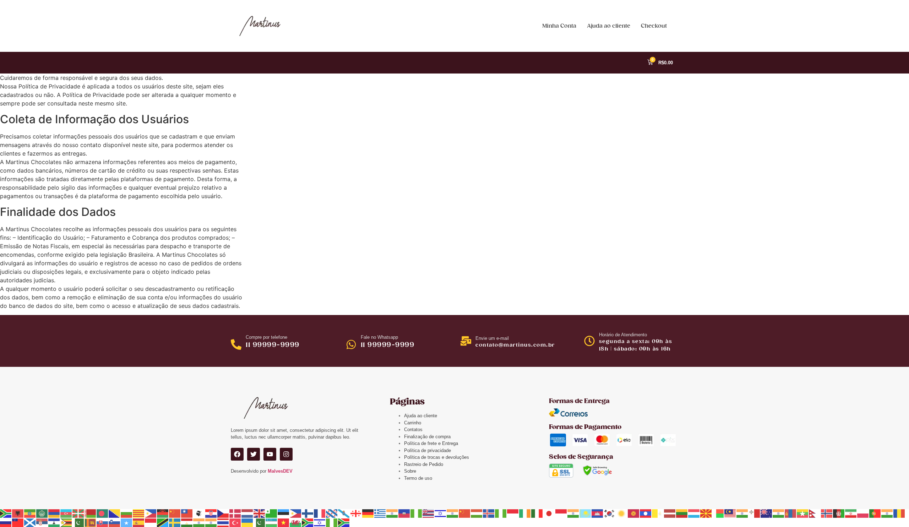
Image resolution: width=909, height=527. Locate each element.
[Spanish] (139, 522)
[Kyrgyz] (634, 513)
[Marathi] (779, 513)
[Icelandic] (489, 513)
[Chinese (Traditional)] (187, 513)
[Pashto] (839, 513)
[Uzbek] (272, 522)
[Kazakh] (585, 513)
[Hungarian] (477, 513)
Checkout (654, 26)
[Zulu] (344, 522)
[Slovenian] (115, 522)
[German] (368, 513)
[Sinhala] (91, 522)
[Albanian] (18, 513)
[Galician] (344, 513)
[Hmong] (465, 513)
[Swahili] (163, 522)
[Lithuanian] (682, 513)
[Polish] (863, 513)
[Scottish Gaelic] (30, 522)
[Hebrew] (441, 513)
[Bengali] (103, 513)
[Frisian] (332, 513)
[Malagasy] (718, 513)
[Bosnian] (115, 513)
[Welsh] (296, 522)
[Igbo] (501, 513)
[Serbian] (42, 522)
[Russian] (6, 522)
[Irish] (525, 513)
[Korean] (610, 513)
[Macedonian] (706, 513)
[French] (320, 513)
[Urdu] (260, 522)
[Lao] (646, 513)
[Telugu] (211, 522)
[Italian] (537, 513)
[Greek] (380, 513)
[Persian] (851, 513)
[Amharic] (30, 513)
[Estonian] (284, 513)
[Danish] (235, 513)
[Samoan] (18, 522)
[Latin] (658, 513)
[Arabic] (42, 513)
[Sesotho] (54, 522)
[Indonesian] (513, 513)
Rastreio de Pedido (423, 464)
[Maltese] (755, 513)
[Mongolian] (791, 513)
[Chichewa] (163, 513)
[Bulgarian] (127, 513)
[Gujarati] (392, 513)
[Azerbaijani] (66, 513)
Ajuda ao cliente (608, 26)
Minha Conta (559, 26)
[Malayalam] (742, 513)
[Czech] (223, 513)
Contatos (413, 429)
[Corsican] (199, 513)
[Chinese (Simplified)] (175, 513)
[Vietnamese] (284, 522)
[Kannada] (573, 513)
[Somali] (127, 522)
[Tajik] (187, 522)
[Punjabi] (887, 513)
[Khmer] (598, 513)
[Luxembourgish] (694, 513)
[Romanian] (899, 513)
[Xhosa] (308, 522)
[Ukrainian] (247, 522)
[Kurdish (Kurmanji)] (622, 513)
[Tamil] (199, 522)
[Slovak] (103, 522)
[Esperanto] (272, 513)
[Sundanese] (151, 522)
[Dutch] (247, 513)
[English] (260, 513)
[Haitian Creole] (404, 513)
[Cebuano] (151, 513)
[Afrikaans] (6, 513)
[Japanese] (549, 513)
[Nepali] (815, 513)
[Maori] (767, 513)
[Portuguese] (875, 513)
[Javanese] (561, 513)
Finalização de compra (427, 436)
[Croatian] (211, 513)
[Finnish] (308, 513)
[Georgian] (356, 513)
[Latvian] (670, 513)
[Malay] (730, 513)
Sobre (410, 471)
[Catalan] (139, 513)
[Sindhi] (78, 522)
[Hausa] (416, 513)
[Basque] (78, 513)
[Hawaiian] (429, 513)
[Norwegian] (827, 513)
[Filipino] (296, 513)
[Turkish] (235, 522)
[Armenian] (54, 513)
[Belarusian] (91, 513)
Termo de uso (418, 478)
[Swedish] (175, 522)
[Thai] (223, 522)
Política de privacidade (427, 450)
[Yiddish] (320, 522)
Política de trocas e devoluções (436, 457)
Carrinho (412, 422)
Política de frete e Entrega (431, 443)
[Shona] (66, 522)
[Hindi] (453, 513)
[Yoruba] (332, 522)
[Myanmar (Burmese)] (803, 513)
